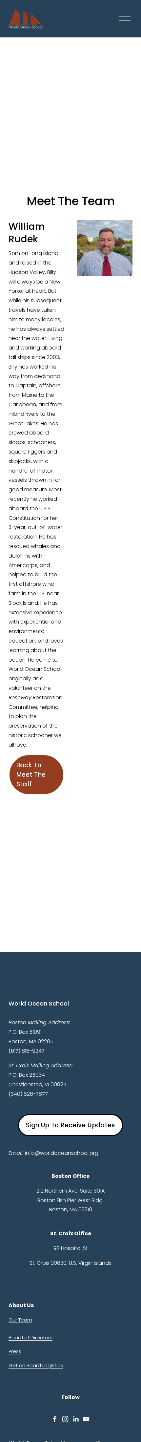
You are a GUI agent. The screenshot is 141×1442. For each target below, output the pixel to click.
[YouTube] (86, 1419)
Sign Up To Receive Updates (70, 1125)
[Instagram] (65, 1419)
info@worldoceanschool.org (61, 1153)
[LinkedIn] (75, 1419)
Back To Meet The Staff (31, 775)
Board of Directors (30, 1337)
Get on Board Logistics (36, 1365)
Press (15, 1351)
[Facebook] (54, 1419)
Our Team (20, 1319)
